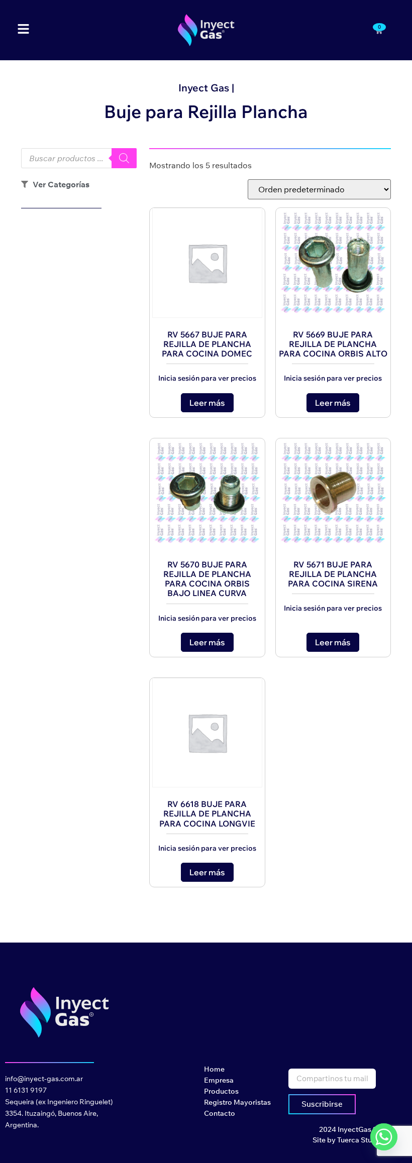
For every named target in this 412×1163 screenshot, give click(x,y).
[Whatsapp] (383, 1136)
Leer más (207, 403)
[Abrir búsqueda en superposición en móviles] (79, 158)
